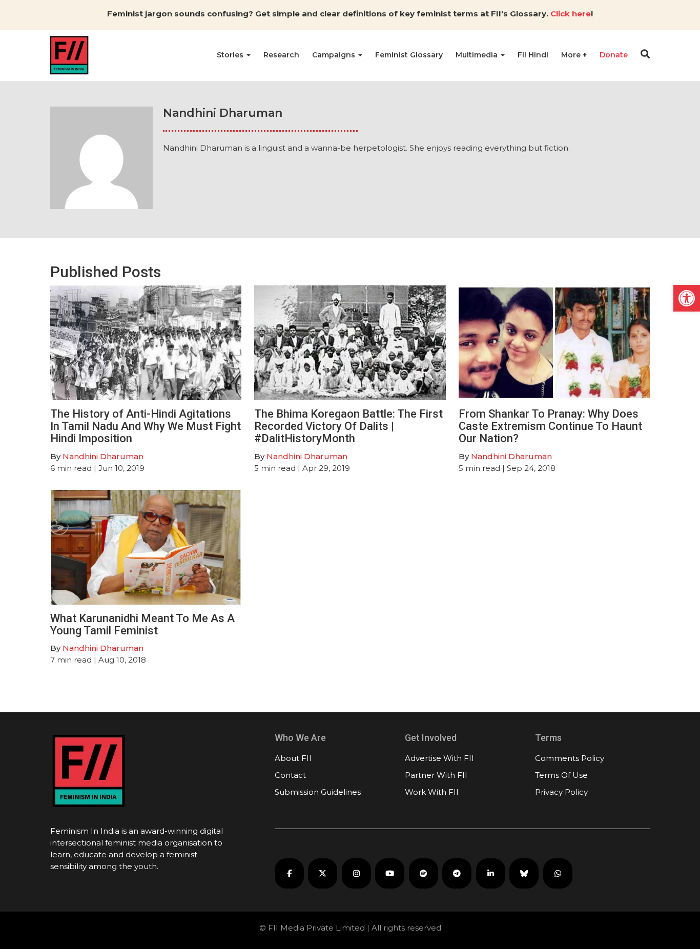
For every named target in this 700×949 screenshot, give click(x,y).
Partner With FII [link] (436, 775)
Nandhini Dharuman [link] (103, 456)
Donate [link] (614, 54)
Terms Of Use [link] (561, 775)
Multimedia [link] (478, 54)
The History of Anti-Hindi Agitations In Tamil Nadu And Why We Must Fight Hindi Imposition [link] (145, 426)
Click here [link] (570, 13)
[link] (686, 298)
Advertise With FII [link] (439, 758)
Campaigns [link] (334, 54)
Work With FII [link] (432, 792)
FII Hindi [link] (533, 54)
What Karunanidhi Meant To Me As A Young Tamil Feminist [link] (142, 624)
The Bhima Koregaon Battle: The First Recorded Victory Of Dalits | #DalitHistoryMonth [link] (348, 426)
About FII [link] (293, 758)
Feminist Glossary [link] (409, 54)
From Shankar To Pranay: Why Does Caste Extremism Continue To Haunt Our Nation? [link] (550, 426)
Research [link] (281, 54)
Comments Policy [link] (569, 758)
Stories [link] (231, 54)
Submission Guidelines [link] (318, 792)
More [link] (572, 54)
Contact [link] (290, 775)
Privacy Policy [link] (561, 792)
